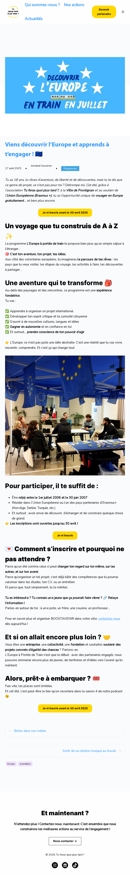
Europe (11, 763)
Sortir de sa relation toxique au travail (89, 751)
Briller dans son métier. (30, 731)
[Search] (120, 11)
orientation (25, 763)
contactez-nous (109, 618)
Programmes (70, 168)
